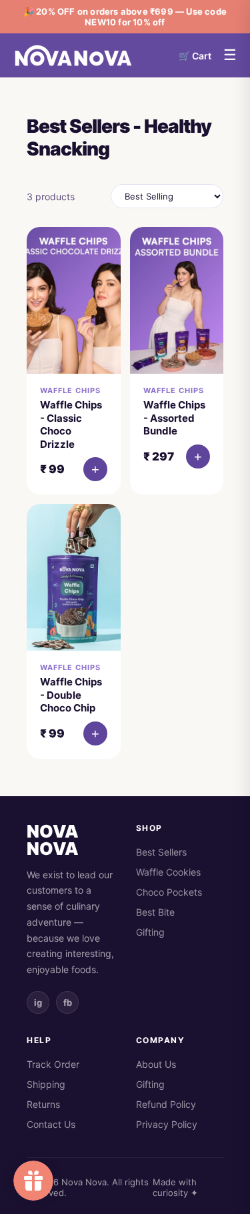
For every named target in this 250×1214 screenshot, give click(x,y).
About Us (156, 1064)
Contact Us (51, 1124)
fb (67, 1002)
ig (38, 1002)
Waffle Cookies (168, 872)
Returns (43, 1104)
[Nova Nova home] (73, 55)
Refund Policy (166, 1104)
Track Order (53, 1064)
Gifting (150, 932)
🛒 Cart (195, 55)
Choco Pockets (169, 892)
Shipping (46, 1084)
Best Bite (155, 912)
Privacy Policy (166, 1124)
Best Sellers (161, 852)
